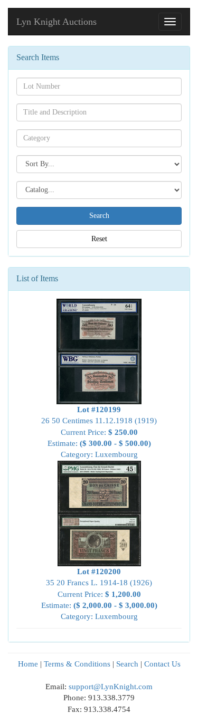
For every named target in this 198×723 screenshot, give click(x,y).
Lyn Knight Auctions (56, 21)
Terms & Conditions (77, 664)
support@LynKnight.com (111, 686)
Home (28, 664)
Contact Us (162, 664)
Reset (99, 239)
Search (127, 664)
